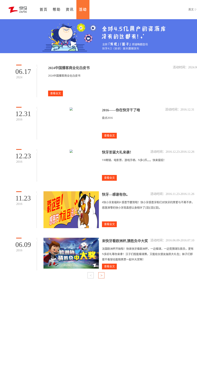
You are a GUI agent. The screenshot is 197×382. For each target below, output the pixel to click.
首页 (44, 10)
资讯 (70, 10)
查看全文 (55, 93)
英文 (191, 9)
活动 (83, 10)
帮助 (57, 10)
